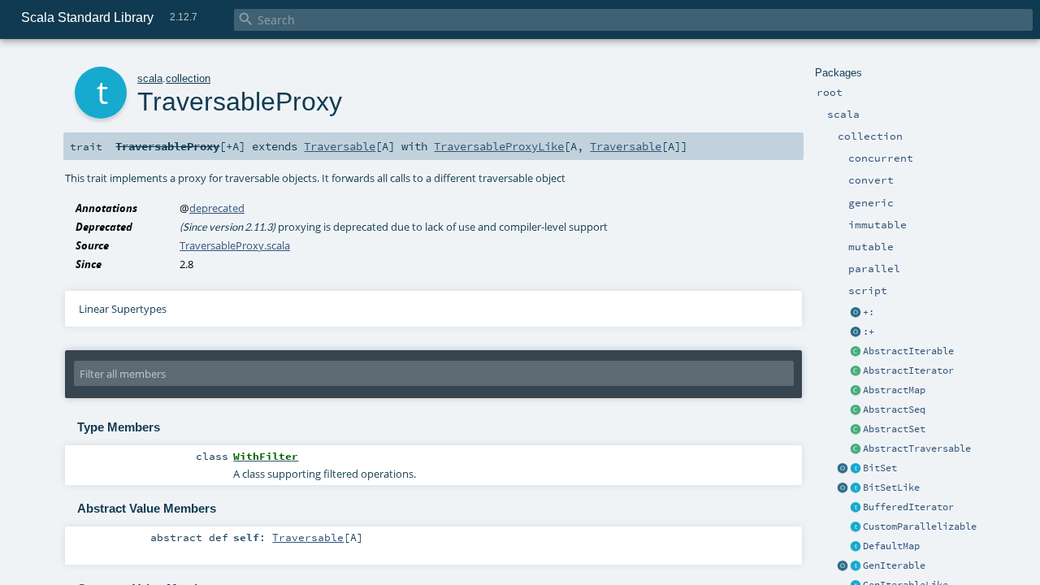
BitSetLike (891, 487)
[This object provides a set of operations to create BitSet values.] (842, 468)
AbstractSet (894, 429)
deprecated (217, 208)
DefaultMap (891, 546)
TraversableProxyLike (499, 146)
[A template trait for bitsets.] (855, 488)
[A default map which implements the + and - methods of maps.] (855, 546)
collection (188, 78)
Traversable (339, 146)
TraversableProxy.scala (235, 245)
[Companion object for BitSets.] (842, 488)
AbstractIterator (908, 370)
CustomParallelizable (920, 526)
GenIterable (894, 565)
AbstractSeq (894, 409)
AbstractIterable (908, 351)
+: (868, 312)
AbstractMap (894, 390)
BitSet (880, 468)
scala (149, 78)
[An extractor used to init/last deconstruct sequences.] (855, 332)
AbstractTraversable (917, 448)
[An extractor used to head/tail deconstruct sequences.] (855, 312)
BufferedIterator (908, 507)
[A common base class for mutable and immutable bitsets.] (855, 468)
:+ (868, 331)
